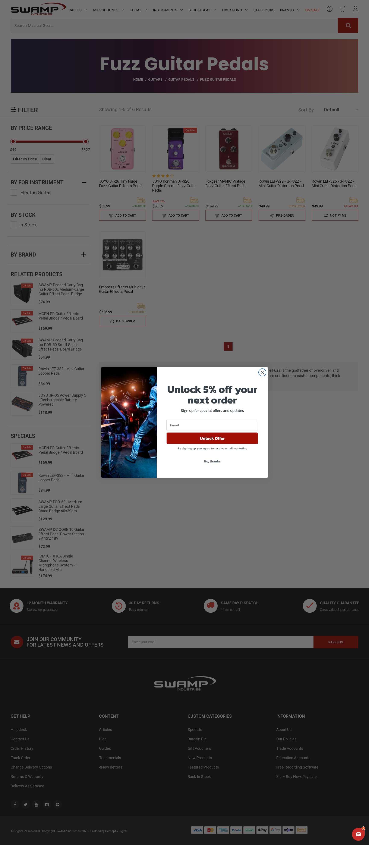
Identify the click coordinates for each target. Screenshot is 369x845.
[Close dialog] (262, 372)
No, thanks (212, 461)
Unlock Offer (212, 438)
